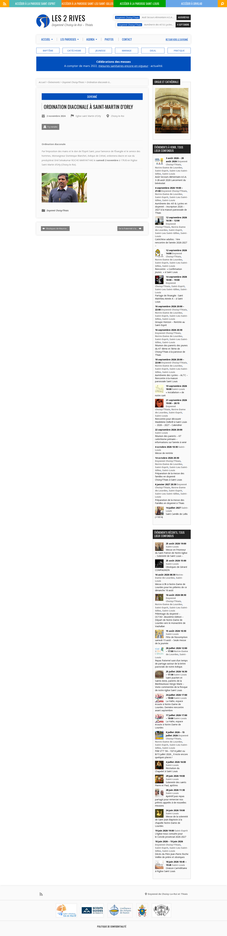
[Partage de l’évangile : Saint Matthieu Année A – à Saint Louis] (159, 282)
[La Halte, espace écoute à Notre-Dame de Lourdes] (159, 720)
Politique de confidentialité (111, 926)
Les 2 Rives (68, 18)
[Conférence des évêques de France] (120, 914)
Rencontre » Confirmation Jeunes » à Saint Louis (168, 271)
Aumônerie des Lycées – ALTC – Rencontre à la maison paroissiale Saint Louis (171, 378)
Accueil (42, 82)
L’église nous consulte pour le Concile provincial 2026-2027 (170, 835)
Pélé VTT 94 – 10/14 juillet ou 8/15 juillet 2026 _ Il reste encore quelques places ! (171, 754)
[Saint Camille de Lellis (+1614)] (159, 513)
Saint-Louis (168, 173)
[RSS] (4, 3)
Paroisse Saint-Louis (139, 4)
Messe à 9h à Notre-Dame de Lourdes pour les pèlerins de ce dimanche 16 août (171, 587)
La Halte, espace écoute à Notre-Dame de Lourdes (169, 724)
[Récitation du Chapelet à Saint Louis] (159, 767)
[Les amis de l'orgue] (161, 914)
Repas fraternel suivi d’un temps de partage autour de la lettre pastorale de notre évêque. (171, 663)
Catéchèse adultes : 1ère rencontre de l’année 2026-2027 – (171, 242)
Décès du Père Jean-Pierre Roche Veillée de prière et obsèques (171, 856)
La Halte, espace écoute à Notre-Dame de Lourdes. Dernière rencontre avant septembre (169, 706)
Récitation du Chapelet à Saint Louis (167, 770)
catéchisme (74, 50)
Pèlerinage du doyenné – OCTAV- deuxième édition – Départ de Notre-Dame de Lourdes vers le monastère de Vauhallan (170, 620)
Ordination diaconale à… (99, 82)
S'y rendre (52, 126)
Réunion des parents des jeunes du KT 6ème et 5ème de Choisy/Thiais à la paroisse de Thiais (171, 350)
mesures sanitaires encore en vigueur (123, 66)
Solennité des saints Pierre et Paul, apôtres (170, 784)
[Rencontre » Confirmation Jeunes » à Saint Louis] (159, 256)
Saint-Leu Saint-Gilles (167, 233)
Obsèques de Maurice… (56, 228)
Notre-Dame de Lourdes (168, 167)
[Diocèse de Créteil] (66, 914)
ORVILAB (191, 4)
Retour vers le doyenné (177, 39)
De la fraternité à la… (128, 228)
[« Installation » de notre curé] (159, 391)
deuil (153, 50)
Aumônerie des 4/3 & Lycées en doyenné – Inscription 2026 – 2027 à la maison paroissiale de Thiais (171, 208)
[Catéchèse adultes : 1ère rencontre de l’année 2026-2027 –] (159, 223)
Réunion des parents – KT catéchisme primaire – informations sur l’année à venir (171, 439)
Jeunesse (100, 50)
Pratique (179, 50)
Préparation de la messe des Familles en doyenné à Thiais (169, 502)
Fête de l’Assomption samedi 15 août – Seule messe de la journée (171, 640)
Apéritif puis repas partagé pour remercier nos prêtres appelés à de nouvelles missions (170, 801)
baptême (48, 50)
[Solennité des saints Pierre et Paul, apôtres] (159, 781)
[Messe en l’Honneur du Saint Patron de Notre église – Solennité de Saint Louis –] (159, 549)
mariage (126, 50)
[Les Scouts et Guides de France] (92, 914)
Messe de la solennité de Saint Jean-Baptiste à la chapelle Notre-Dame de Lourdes (171, 821)
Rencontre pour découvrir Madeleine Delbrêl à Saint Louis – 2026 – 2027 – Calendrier (171, 421)
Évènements (54, 82)
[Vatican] (142, 914)
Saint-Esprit (161, 170)
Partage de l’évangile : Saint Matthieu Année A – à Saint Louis (169, 298)
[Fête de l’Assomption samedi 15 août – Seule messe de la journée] (159, 636)
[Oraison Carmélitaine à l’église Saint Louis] (159, 867)
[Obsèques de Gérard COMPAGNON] (159, 566)
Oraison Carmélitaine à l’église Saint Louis (171, 870)
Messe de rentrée (164, 453)
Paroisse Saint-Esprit (35, 4)
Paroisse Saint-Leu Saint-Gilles (87, 4)
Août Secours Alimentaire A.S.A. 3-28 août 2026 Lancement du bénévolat (171, 180)
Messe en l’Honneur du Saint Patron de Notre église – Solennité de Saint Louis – (171, 552)
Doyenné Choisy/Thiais (73, 82)
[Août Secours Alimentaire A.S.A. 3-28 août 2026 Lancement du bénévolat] (159, 163)
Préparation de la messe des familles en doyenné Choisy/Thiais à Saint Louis (169, 476)
